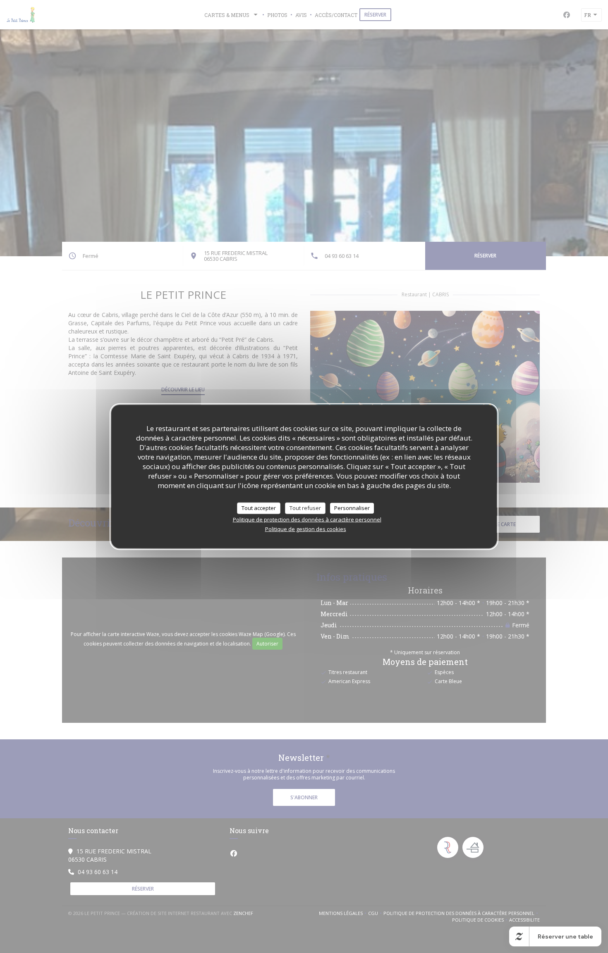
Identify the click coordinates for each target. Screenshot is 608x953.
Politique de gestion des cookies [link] (305, 528)
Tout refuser (305, 508)
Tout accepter (259, 508)
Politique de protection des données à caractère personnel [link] (307, 519)
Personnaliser (352, 508)
